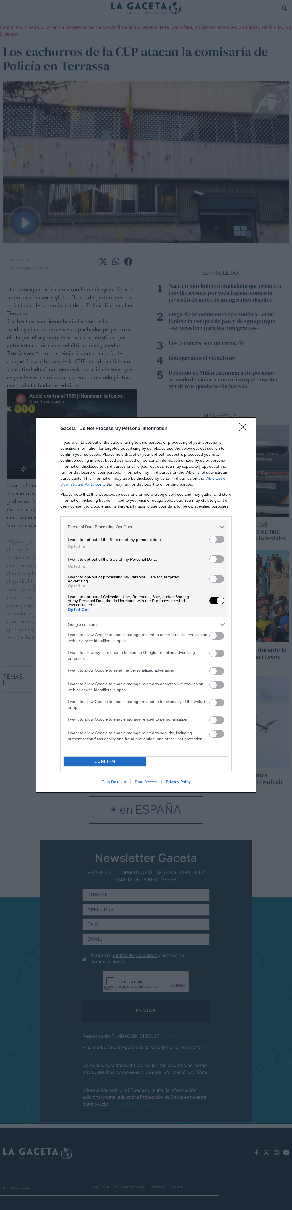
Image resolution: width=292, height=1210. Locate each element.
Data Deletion (114, 781)
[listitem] (146, 527)
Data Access (146, 781)
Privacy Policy (178, 781)
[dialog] (146, 605)
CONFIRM (104, 761)
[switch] (216, 539)
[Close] (244, 428)
